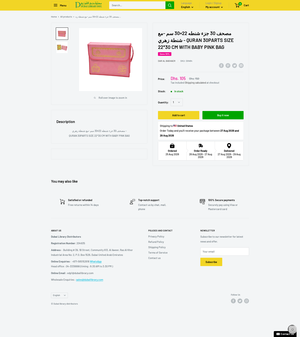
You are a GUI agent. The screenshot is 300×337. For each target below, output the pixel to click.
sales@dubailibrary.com (89, 279)
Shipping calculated (195, 82)
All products (66, 16)
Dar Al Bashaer (166, 60)
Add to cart (178, 115)
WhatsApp (96, 261)
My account (213, 6)
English (56, 295)
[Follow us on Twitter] (240, 300)
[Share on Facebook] (221, 65)
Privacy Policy (156, 236)
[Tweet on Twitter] (234, 65)
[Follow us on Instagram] (246, 300)
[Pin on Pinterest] (228, 65)
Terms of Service (158, 252)
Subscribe (211, 261)
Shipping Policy (157, 247)
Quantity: (163, 102)
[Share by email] (241, 65)
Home (54, 16)
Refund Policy (156, 241)
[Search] (169, 5)
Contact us (154, 257)
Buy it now (223, 115)
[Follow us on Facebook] (233, 300)
